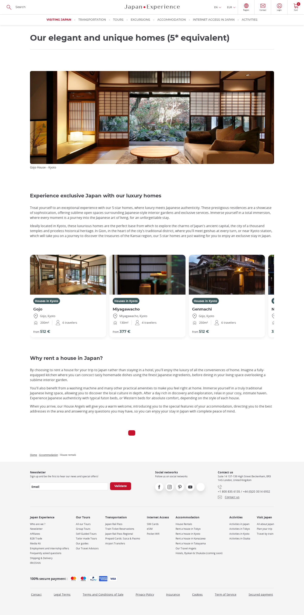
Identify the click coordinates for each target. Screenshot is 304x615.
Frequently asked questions (45, 553)
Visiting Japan (59, 19)
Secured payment (261, 594)
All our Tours (83, 524)
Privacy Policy (145, 594)
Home (33, 454)
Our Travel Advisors (87, 548)
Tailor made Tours (86, 538)
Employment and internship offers (49, 548)
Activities (249, 19)
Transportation (92, 19)
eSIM (150, 528)
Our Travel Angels (186, 548)
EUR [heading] (229, 7)
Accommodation (171, 19)
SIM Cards (153, 524)
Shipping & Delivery (41, 558)
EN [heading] (216, 7)
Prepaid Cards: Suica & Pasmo (122, 538)
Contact (36, 594)
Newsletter (36, 528)
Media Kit (35, 543)
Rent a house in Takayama (191, 543)
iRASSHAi (35, 562)
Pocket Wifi (153, 533)
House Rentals (184, 524)
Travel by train (265, 533)
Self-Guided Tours (86, 533)
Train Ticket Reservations (119, 528)
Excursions (140, 19)
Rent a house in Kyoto (188, 533)
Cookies (197, 594)
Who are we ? (37, 524)
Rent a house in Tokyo (188, 528)
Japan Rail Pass (113, 524)
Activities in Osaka (239, 538)
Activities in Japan (239, 524)
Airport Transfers (115, 543)
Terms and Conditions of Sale (103, 594)
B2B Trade (36, 538)
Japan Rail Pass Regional (119, 533)
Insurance (173, 594)
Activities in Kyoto (239, 533)
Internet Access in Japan (214, 19)
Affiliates (35, 533)
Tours (118, 19)
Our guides (82, 543)
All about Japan (265, 524)
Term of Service (225, 594)
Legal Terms (62, 594)
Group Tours (83, 528)
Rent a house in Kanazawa (191, 538)
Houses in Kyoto (46, 301)
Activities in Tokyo (239, 528)
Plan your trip (264, 528)
